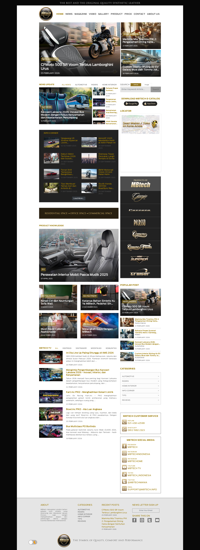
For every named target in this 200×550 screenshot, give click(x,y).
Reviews (140, 400)
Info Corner (140, 391)
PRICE (128, 14)
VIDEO (92, 14)
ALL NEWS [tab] (66, 85)
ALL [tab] (56, 348)
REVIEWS (82, 521)
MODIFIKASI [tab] (96, 348)
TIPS (80, 519)
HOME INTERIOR (85, 514)
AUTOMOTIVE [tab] (81, 85)
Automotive (140, 376)
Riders (140, 381)
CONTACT (139, 14)
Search (156, 89)
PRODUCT (117, 14)
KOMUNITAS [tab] (111, 348)
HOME (60, 14)
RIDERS (81, 512)
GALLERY (103, 14)
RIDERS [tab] (94, 85)
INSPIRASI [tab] (67, 348)
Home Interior (140, 386)
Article (136, 84)
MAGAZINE (81, 14)
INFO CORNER (84, 516)
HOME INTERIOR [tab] (109, 85)
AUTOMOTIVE (84, 509)
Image (147, 84)
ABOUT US (153, 14)
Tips (140, 395)
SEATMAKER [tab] (81, 348)
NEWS (69, 14)
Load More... (78, 198)
